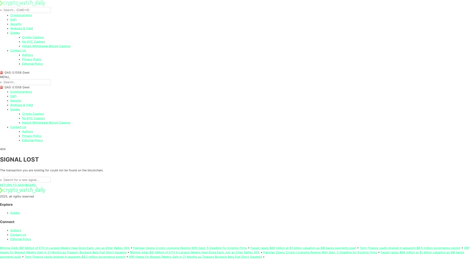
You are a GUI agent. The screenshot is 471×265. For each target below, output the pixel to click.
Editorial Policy (32, 64)
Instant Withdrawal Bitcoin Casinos (46, 46)
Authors (27, 55)
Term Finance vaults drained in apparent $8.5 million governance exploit (410, 248)
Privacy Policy (32, 59)
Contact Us (18, 50)
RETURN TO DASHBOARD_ (18, 185)
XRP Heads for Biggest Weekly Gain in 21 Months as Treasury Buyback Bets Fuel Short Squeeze (195, 257)
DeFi (13, 19)
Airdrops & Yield (21, 28)
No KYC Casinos (33, 41)
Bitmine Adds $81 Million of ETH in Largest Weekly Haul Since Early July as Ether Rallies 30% (65, 248)
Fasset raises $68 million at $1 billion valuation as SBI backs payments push (303, 248)
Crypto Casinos (33, 37)
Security (16, 24)
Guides (15, 33)
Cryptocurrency (21, 15)
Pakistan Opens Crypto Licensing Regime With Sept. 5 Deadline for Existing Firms (190, 248)
